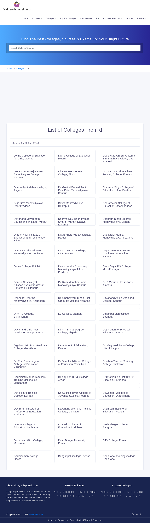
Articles (129, 18)
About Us (52, 520)
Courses (36, 18)
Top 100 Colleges (68, 18)
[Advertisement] (75, 101)
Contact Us (63, 520)
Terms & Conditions (93, 520)
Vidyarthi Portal (36, 514)
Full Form (141, 18)
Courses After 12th (89, 18)
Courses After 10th (112, 18)
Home (25, 18)
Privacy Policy (76, 520)
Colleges (50, 18)
